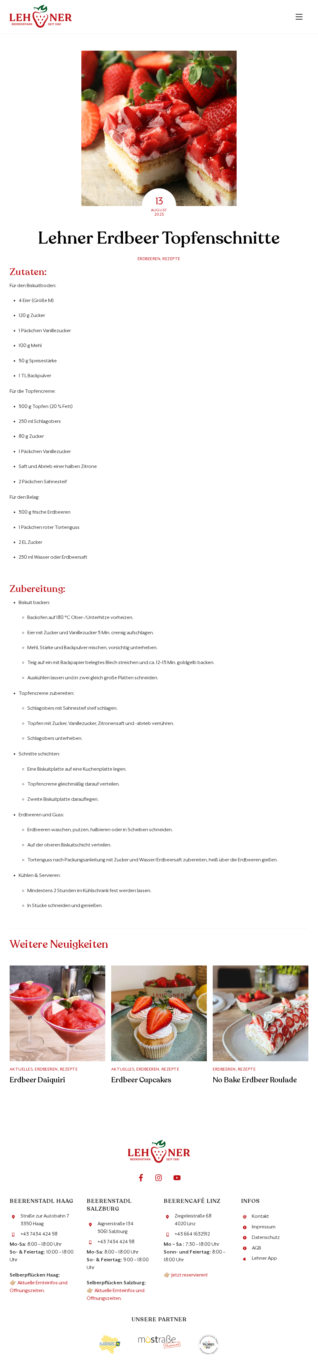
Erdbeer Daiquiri (37, 1080)
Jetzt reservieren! (189, 1275)
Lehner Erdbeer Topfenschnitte (159, 238)
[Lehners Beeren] (41, 25)
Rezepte (171, 258)
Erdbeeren (149, 258)
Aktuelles (21, 1069)
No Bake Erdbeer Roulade (255, 1080)
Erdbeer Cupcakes (141, 1080)
